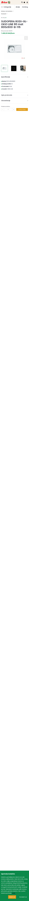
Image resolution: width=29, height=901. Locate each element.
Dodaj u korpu (22, 109)
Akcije (18, 7)
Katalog (25, 7)
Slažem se (12, 897)
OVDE (13, 893)
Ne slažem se (23, 897)
